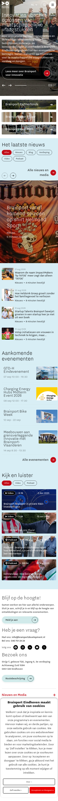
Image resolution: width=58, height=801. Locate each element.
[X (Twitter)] (44, 647)
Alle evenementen (35, 460)
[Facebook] (15, 647)
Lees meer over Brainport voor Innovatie (21, 73)
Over (28, 782)
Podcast (19, 159)
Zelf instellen (15, 790)
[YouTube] (37, 647)
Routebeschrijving (15, 678)
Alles (6, 152)
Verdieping (44, 152)
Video (7, 159)
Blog (31, 152)
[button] (3, 85)
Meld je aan (12, 620)
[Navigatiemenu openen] (52, 4)
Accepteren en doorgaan (41, 790)
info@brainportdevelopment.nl (28, 637)
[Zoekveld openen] (44, 4)
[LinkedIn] (30, 647)
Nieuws (18, 152)
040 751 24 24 (18, 640)
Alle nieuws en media (38, 172)
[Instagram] (22, 647)
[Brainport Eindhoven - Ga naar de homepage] (5, 4)
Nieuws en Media (14, 695)
